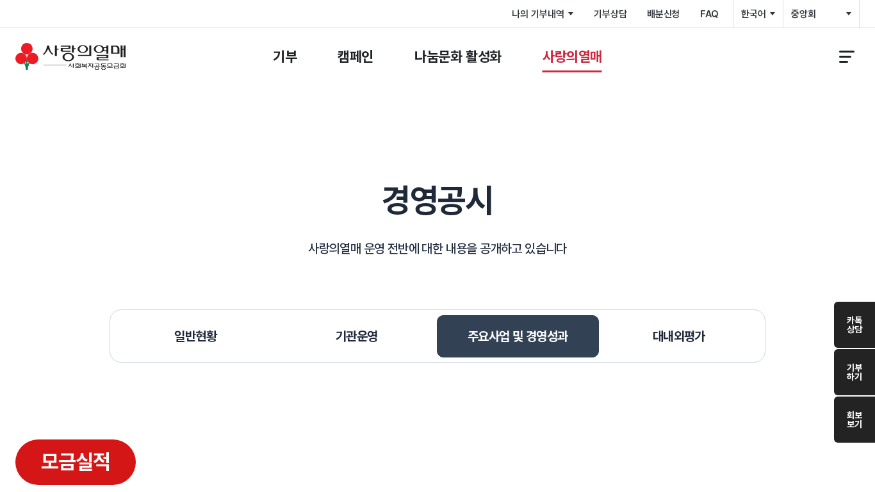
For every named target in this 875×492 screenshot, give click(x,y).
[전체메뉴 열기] (847, 56)
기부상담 (610, 14)
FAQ (709, 14)
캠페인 (355, 56)
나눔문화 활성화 (458, 56)
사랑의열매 (572, 56)
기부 (285, 56)
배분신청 (663, 14)
